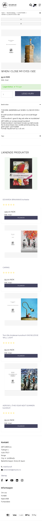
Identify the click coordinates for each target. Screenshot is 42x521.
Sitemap (4, 476)
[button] (21, 19)
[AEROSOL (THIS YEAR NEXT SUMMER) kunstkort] (21, 383)
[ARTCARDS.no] (10, 5)
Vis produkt (21, 217)
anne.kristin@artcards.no (12, 470)
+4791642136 (7, 467)
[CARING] (21, 245)
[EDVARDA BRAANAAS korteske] (21, 177)
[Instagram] (22, 480)
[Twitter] (6, 480)
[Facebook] (2, 480)
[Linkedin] (17, 480)
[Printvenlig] (40, 13)
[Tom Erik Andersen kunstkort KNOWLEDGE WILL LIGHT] (21, 313)
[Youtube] (12, 480)
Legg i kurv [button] (28, 93)
